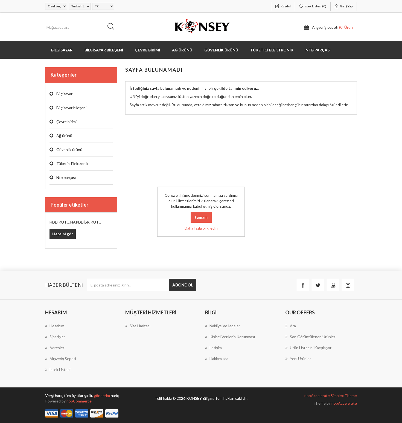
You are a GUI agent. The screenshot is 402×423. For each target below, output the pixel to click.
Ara (112, 27)
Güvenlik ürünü (69, 149)
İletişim (215, 347)
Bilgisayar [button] (61, 50)
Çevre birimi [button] (147, 50)
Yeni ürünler (300, 358)
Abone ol (182, 284)
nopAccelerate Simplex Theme (330, 395)
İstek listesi (59, 369)
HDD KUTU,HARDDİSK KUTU (75, 222)
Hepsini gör (62, 233)
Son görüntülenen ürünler (312, 336)
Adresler (56, 347)
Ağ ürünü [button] (182, 50)
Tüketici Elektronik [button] (271, 50)
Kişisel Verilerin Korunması (232, 336)
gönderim (102, 395)
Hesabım (56, 325)
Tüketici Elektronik (72, 163)
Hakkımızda (218, 358)
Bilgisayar (64, 93)
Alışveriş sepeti (62, 358)
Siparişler (57, 336)
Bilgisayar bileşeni (71, 107)
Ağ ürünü (64, 135)
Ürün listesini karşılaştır (310, 347)
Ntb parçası (66, 177)
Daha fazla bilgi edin (201, 228)
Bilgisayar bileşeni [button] (104, 50)
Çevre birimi (66, 121)
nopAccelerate (344, 403)
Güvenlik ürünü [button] (221, 50)
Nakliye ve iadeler (224, 325)
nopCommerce (79, 401)
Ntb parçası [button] (318, 50)
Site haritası (140, 325)
